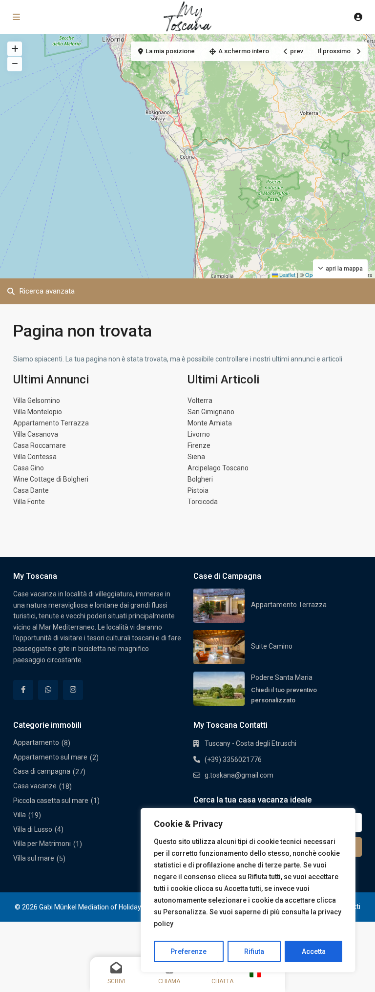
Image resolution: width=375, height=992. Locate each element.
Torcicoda (203, 502)
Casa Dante (31, 490)
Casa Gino (28, 468)
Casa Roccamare (39, 445)
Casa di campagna (41, 771)
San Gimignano (211, 412)
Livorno (199, 434)
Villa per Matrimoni (42, 843)
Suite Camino (271, 646)
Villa (19, 815)
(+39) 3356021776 (233, 759)
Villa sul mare (33, 858)
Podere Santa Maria (281, 677)
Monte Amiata (210, 423)
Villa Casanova (35, 434)
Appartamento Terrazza (51, 423)
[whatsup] (48, 690)
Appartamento (36, 742)
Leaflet (286, 274)
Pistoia (198, 490)
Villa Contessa (35, 457)
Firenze (199, 445)
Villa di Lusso (32, 829)
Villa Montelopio (37, 412)
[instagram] (73, 690)
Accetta (314, 951)
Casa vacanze (35, 786)
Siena (196, 457)
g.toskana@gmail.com (239, 775)
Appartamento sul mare (50, 757)
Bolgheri (200, 479)
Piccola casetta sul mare (50, 800)
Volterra (200, 400)
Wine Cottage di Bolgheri (50, 479)
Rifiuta (254, 951)
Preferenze (188, 951)
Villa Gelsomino (36, 400)
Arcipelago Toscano (218, 468)
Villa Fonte (29, 502)
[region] (248, 890)
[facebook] (23, 690)
